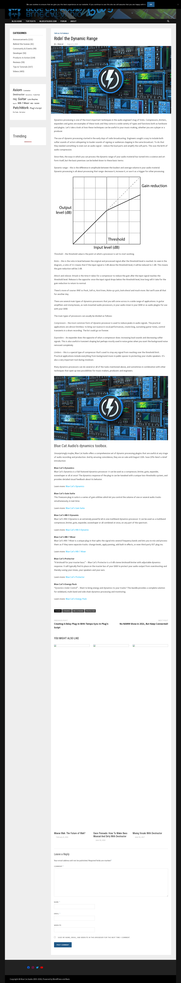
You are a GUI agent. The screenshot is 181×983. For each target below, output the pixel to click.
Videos (16, 71)
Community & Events (22, 48)
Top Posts (31, 21)
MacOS (15, 103)
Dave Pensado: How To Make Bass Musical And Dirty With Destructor (110, 835)
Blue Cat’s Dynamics (75, 486)
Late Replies (32, 99)
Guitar (22, 99)
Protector (90, 611)
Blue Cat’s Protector (75, 577)
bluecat (60, 44)
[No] (178, 4)
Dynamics (67, 611)
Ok (151, 4)
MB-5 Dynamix (78, 611)
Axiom (17, 90)
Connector (26, 90)
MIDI (31, 103)
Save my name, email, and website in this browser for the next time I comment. (94, 937)
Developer (17, 53)
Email (57, 913)
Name (57, 902)
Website (57, 925)
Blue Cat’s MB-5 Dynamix (77, 529)
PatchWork (21, 107)
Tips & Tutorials (61, 33)
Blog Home (17, 21)
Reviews (17, 62)
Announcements (20, 39)
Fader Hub (36, 95)
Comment (59, 866)
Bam (68, 979)
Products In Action (21, 57)
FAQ (15, 99)
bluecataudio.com (48, 21)
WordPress (57, 979)
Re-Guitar (22, 112)
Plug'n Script (36, 108)
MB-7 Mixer (23, 103)
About (73, 21)
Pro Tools (15, 112)
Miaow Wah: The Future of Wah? (69, 833)
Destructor (19, 94)
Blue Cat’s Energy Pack (76, 598)
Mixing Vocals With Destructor (147, 833)
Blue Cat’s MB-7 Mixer (76, 551)
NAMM (36, 103)
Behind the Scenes (21, 44)
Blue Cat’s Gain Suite (75, 508)
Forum (63, 21)
